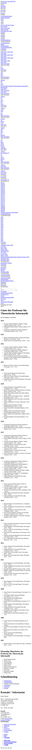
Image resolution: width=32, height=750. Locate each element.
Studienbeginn (7, 680)
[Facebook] (2, 748)
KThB (2, 121)
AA (2, 83)
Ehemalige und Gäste (6, 31)
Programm (3, 267)
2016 (2, 230)
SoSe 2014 (3, 105)
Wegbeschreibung (5, 17)
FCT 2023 (3, 252)
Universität (3, 291)
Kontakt (3, 13)
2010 (2, 239)
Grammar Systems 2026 (7, 245)
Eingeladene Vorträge (6, 263)
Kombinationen (5, 46)
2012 (2, 236)
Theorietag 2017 (5, 258)
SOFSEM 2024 (5, 251)
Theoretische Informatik (7, 302)
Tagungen (3, 242)
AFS (2, 72)
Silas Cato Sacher (5, 28)
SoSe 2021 (3, 53)
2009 (2, 240)
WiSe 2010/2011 (5, 168)
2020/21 (3, 190)
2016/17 (3, 196)
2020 (2, 224)
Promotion (3, 282)
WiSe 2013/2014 (5, 116)
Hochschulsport (8, 730)
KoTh (2, 144)
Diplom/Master (4, 279)
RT (1, 102)
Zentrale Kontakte (5, 720)
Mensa (5, 727)
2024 (2, 218)
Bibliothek (6, 726)
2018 (2, 227)
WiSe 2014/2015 (5, 93)
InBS (2, 142)
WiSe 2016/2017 (5, 77)
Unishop (6, 731)
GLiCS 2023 (4, 254)
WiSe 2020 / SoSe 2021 (7, 55)
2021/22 (3, 188)
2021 (2, 223)
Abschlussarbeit (5, 272)
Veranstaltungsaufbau (6, 47)
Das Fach (3, 7)
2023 (2, 220)
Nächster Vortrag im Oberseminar (9, 212)
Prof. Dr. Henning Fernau (7, 25)
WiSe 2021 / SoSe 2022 (7, 52)
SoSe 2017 (3, 69)
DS (1, 81)
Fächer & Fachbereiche (10, 724)
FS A (2, 75)
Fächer (2, 296)
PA (1, 66)
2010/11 (3, 205)
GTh (2, 123)
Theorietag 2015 (5, 260)
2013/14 (3, 200)
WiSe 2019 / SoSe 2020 (7, 58)
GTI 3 (2, 157)
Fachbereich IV (5, 294)
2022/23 (3, 187)
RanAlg (3, 135)
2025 (2, 217)
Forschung (3, 173)
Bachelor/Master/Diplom (7, 280)
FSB (2, 111)
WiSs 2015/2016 (5, 90)
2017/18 (3, 194)
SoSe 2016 (3, 89)
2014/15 (3, 199)
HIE (2, 160)
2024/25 (3, 184)
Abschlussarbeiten (5, 275)
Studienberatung (8, 682)
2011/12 (3, 203)
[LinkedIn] (11, 748)
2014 (2, 233)
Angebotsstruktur (5, 43)
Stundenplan (7, 685)
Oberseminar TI (5, 179)
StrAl (2, 104)
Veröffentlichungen (6, 214)
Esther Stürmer (4, 29)
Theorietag (3, 264)
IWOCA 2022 (4, 255)
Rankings (3, 269)
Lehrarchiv (3, 49)
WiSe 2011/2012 (5, 162)
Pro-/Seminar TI (5, 153)
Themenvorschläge (6, 278)
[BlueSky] (4, 748)
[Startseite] (8, 1)
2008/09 (3, 208)
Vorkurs (3, 38)
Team (2, 19)
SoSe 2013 (3, 124)
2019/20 (3, 191)
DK (2, 74)
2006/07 (3, 211)
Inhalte (2, 44)
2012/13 (3, 202)
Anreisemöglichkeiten (6, 16)
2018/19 (3, 193)
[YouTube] (6, 748)
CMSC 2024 (4, 249)
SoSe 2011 (3, 166)
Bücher (2, 270)
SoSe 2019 (3, 59)
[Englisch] (3, 285)
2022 (2, 221)
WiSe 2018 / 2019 (5, 61)
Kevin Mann (4, 26)
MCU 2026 (4, 248)
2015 (2, 231)
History (3, 182)
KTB (2, 68)
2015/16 (3, 197)
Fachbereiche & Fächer (7, 293)
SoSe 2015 (3, 92)
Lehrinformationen (5, 40)
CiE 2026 (3, 246)
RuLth (2, 145)
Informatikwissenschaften (7, 297)
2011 (2, 237)
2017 (2, 228)
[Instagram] (9, 748)
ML (2, 114)
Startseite (3, 6)
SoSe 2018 (3, 62)
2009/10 (3, 206)
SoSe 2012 (3, 148)
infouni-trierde (8, 718)
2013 (2, 234)
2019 (2, 225)
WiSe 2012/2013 (5, 136)
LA (1, 113)
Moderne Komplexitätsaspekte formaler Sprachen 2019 (15, 257)
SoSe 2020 (3, 56)
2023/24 (3, 185)
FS (1, 154)
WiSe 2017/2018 (5, 63)
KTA (2, 84)
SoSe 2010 (3, 172)
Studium (3, 32)
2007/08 (3, 209)
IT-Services (7, 729)
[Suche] (1, 288)
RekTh (2, 159)
